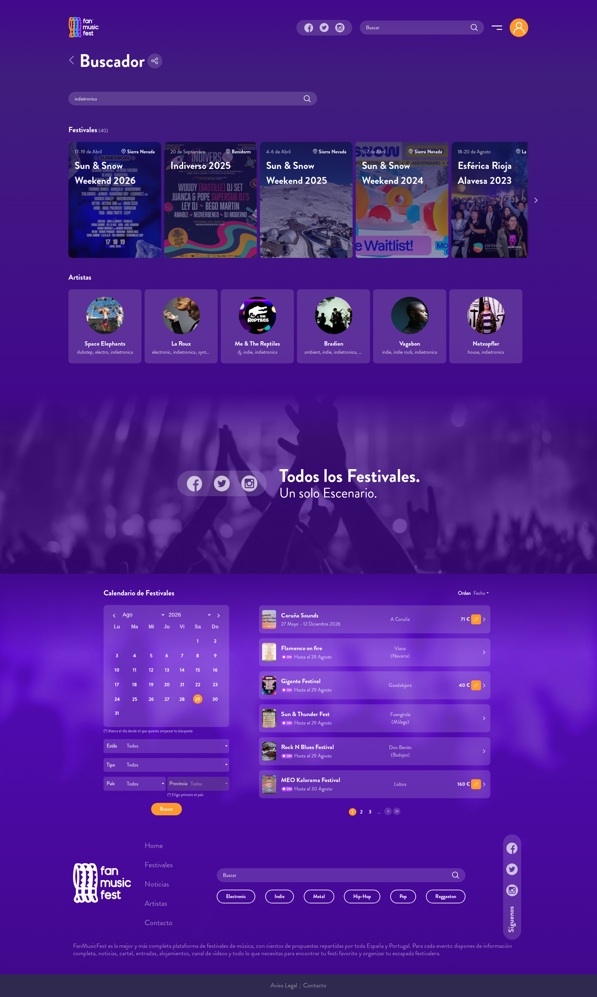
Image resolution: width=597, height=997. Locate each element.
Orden (464, 592)
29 (197, 698)
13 (167, 669)
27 (166, 698)
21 (182, 684)
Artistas (156, 903)
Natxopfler (486, 343)
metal (319, 896)
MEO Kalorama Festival (310, 780)
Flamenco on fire (301, 648)
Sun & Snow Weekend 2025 (296, 173)
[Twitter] (324, 27)
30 (215, 698)
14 (182, 669)
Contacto (159, 922)
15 (198, 669)
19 (151, 684)
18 (134, 684)
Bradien (333, 343)
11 (135, 669)
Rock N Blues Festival (307, 747)
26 (151, 698)
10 (116, 669)
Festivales (159, 864)
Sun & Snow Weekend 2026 (105, 173)
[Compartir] (154, 61)
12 (151, 669)
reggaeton (445, 896)
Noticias (157, 883)
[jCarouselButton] (535, 199)
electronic (236, 896)
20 (167, 684)
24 (117, 698)
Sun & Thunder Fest (305, 714)
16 (215, 669)
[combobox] (166, 746)
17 (117, 684)
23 (215, 684)
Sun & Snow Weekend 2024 (392, 173)
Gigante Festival (301, 681)
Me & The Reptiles (257, 343)
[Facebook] (308, 27)
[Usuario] (519, 27)
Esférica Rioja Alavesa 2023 (485, 173)
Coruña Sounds (299, 615)
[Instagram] (340, 27)
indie (280, 896)
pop (403, 896)
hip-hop (362, 896)
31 (117, 712)
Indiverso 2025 (200, 165)
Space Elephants (105, 343)
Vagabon (409, 343)
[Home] (84, 38)
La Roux (181, 343)
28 (182, 698)
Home (154, 845)
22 (197, 684)
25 (134, 698)
